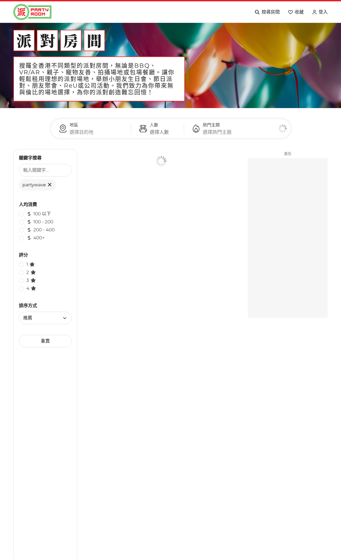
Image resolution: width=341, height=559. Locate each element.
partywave (34, 184)
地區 (74, 125)
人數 (154, 125)
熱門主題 (211, 125)
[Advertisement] (288, 238)
